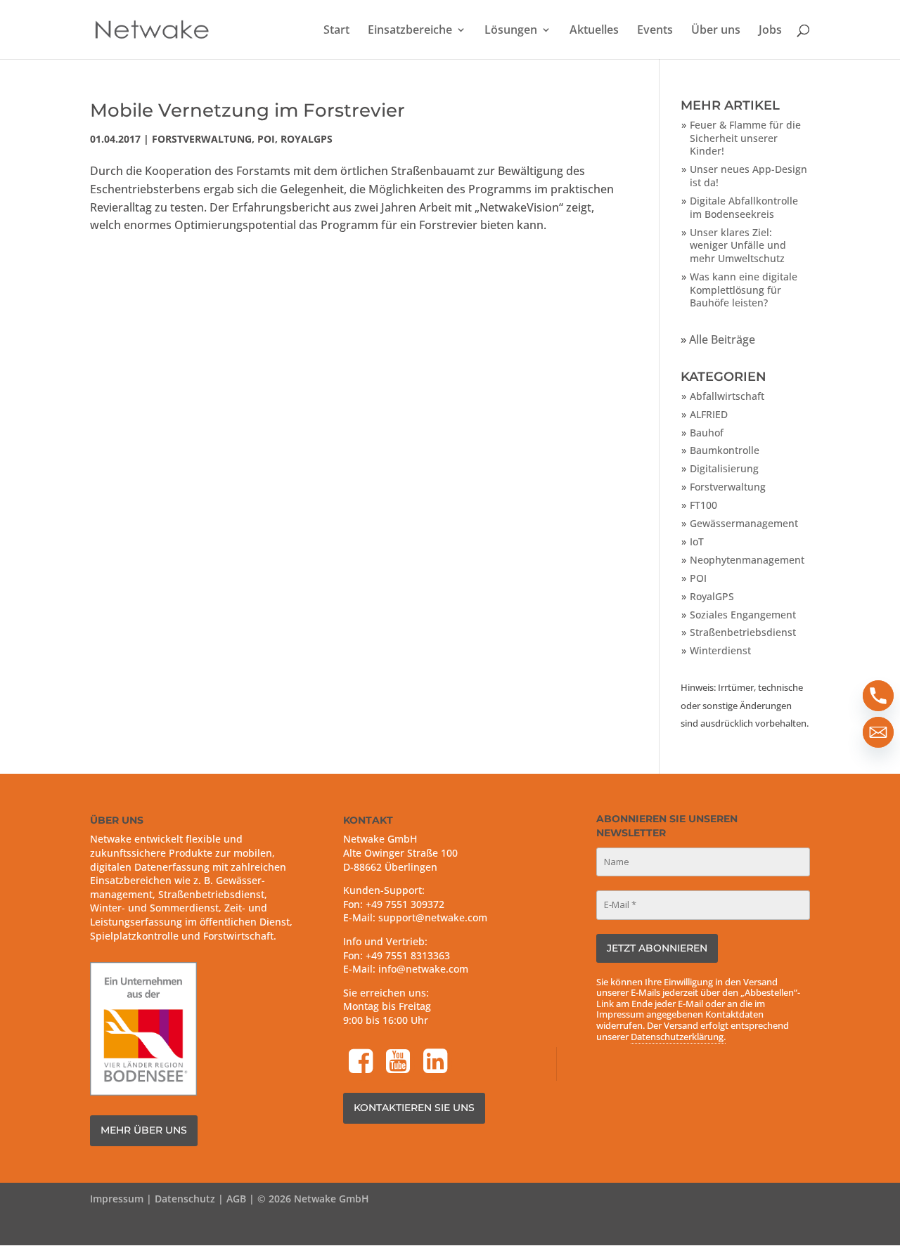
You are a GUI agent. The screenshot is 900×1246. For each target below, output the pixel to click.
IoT (697, 541)
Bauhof (707, 432)
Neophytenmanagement (747, 559)
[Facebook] (362, 1063)
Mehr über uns (144, 1130)
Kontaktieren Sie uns (414, 1107)
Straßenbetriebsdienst (743, 632)
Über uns (715, 31)
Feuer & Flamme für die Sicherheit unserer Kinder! (745, 137)
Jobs (770, 31)
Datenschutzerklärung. (678, 1036)
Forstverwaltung (202, 138)
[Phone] (878, 695)
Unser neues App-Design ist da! (748, 175)
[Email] (878, 732)
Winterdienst (720, 650)
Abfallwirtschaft (727, 396)
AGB (236, 1198)
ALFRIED (709, 414)
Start (336, 31)
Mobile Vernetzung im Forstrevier (247, 110)
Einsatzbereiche (410, 31)
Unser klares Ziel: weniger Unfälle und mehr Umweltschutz (738, 245)
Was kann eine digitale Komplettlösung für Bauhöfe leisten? (743, 289)
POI (266, 138)
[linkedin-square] (436, 1063)
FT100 (703, 505)
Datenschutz (185, 1198)
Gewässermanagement (744, 523)
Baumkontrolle (724, 450)
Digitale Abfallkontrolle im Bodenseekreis (744, 207)
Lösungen (510, 31)
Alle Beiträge (722, 339)
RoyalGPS (307, 138)
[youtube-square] (399, 1063)
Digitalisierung (724, 468)
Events (655, 31)
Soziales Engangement (743, 614)
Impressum (116, 1198)
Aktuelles (594, 31)
